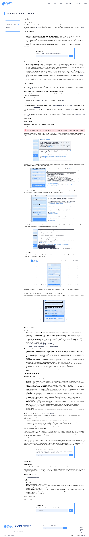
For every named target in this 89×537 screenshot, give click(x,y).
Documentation (69, 3)
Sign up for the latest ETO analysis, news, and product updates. (48, 53)
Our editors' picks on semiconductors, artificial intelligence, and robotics (44, 346)
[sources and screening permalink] (23, 376)
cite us (62, 100)
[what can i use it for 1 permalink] (23, 328)
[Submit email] (71, 56)
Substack (81, 529)
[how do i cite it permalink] (23, 103)
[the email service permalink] (23, 252)
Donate (85, 3)
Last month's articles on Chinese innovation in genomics (40, 343)
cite (59, 359)
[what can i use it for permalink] (23, 31)
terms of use (40, 100)
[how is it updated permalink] (23, 464)
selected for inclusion (67, 65)
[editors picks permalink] (23, 438)
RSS (81, 532)
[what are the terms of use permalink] (23, 98)
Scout (25, 24)
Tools (49, 3)
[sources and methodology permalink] (23, 373)
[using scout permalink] (23, 119)
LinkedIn (81, 527)
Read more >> (27, 46)
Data (55, 3)
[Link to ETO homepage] (7, 3)
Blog (61, 3)
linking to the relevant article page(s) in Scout (62, 105)
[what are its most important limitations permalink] (23, 62)
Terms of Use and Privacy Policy (10, 535)
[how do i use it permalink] (23, 121)
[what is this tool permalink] (23, 22)
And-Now (83, 535)
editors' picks (80, 190)
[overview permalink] (23, 19)
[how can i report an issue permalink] (23, 474)
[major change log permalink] (23, 497)
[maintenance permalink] (23, 461)
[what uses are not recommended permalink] (23, 349)
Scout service (37, 107)
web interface (38, 27)
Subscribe (78, 3)
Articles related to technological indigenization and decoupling (42, 344)
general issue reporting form (33, 477)
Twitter (81, 525)
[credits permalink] (23, 480)
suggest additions (50, 413)
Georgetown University (18, 531)
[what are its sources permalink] (23, 83)
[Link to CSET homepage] (24, 526)
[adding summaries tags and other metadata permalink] (23, 429)
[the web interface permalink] (23, 127)
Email (81, 530)
